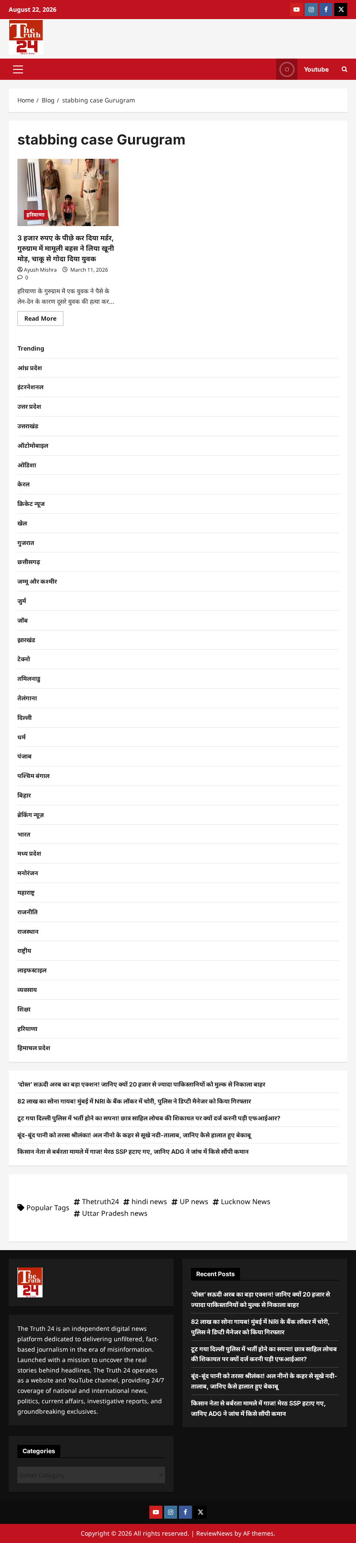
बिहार (24, 795)
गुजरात (25, 542)
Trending (30, 348)
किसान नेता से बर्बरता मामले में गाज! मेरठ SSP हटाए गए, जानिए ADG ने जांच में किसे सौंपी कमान (133, 1151)
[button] (18, 69)
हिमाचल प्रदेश (33, 1047)
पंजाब (24, 756)
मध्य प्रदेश (29, 853)
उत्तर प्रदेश (29, 406)
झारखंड (26, 639)
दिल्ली (24, 717)
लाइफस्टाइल (31, 970)
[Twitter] (340, 9)
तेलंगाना (27, 698)
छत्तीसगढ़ (28, 561)
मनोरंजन (27, 873)
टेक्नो (23, 659)
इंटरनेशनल (30, 387)
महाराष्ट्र (26, 892)
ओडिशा (26, 465)
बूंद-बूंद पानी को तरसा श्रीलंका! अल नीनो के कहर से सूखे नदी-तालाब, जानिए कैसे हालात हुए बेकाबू (134, 1135)
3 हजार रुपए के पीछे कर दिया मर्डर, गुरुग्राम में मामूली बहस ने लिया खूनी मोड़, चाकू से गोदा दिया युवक (65, 248)
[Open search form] (344, 69)
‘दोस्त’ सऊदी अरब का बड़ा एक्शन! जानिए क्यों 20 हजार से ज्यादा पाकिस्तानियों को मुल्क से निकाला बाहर (141, 1084)
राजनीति (27, 912)
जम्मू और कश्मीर (37, 581)
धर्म (21, 737)
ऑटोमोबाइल (32, 445)
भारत (23, 834)
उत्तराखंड (27, 426)
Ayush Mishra (40, 269)
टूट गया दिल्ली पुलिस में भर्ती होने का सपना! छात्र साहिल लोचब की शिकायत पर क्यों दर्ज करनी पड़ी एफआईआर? (148, 1118)
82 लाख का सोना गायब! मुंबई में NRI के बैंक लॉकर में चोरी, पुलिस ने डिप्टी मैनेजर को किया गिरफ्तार (134, 1101)
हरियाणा (35, 214)
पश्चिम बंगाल (33, 775)
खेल (22, 523)
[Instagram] (311, 9)
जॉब (22, 620)
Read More (43, 316)
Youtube (316, 68)
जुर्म (21, 600)
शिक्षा (23, 1009)
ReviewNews (214, 1533)
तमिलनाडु (28, 678)
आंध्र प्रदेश (29, 367)
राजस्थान (28, 931)
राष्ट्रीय (24, 950)
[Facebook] (326, 9)
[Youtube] (296, 9)
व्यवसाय (27, 989)
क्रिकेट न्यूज (31, 503)
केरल (23, 484)
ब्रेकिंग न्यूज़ (30, 814)
